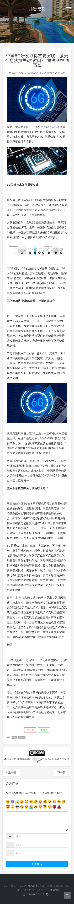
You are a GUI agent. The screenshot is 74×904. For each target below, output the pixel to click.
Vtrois (54, 890)
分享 (44, 730)
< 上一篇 (11, 772)
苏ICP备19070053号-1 (37, 894)
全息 (14, 737)
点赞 (31, 730)
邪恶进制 (37, 8)
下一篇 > (62, 772)
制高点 (22, 737)
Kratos (30, 890)
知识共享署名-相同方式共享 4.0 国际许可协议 (42, 758)
